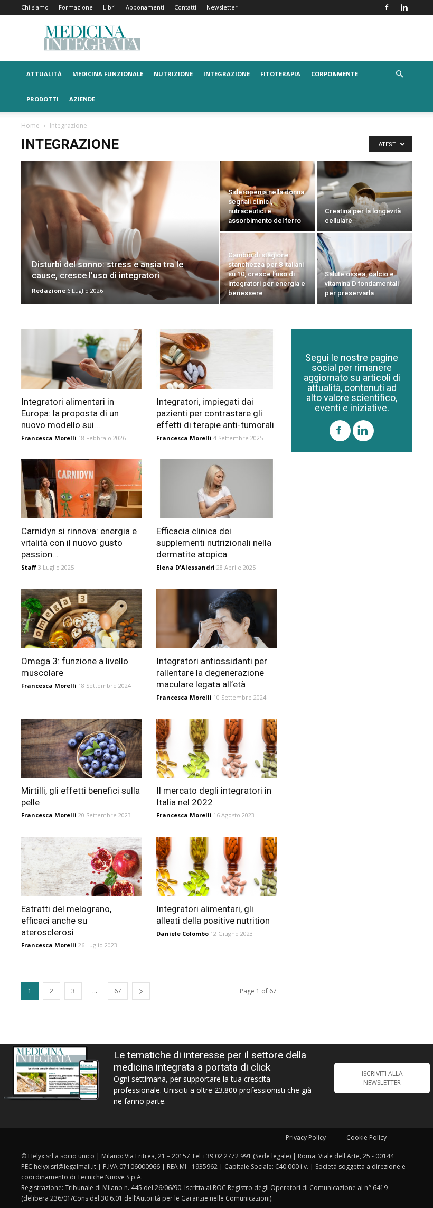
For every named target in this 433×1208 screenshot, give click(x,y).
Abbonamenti (145, 7)
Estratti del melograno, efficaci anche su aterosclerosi (66, 920)
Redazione (48, 290)
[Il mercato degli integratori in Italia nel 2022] (216, 748)
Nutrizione (173, 74)
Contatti (185, 7)
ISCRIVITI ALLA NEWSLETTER (382, 1078)
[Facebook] (386, 7)
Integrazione (226, 74)
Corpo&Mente (334, 74)
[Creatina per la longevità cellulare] (364, 196)
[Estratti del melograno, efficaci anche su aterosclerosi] (81, 866)
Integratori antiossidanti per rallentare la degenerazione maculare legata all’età (211, 673)
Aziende (82, 99)
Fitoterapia (280, 74)
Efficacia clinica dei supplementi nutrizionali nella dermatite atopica (213, 543)
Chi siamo (35, 7)
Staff (28, 567)
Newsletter (222, 7)
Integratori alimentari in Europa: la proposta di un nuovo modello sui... (70, 413)
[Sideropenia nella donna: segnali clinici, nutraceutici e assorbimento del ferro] (267, 196)
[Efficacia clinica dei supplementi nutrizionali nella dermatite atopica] (216, 489)
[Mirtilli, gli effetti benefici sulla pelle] (81, 748)
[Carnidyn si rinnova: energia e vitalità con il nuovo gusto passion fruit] (81, 489)
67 (117, 991)
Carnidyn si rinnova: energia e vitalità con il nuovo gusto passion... (79, 543)
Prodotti (42, 99)
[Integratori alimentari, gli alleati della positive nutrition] (216, 866)
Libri (109, 7)
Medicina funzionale (107, 74)
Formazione (76, 7)
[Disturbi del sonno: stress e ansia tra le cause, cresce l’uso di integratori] (120, 246)
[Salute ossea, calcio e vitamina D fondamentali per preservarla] (364, 268)
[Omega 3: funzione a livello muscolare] (81, 618)
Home (30, 125)
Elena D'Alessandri (185, 567)
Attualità (44, 74)
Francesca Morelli (49, 438)
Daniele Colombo (182, 933)
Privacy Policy (306, 1137)
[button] (399, 74)
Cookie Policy (366, 1137)
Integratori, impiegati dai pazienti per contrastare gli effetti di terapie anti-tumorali (215, 413)
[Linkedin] (404, 7)
